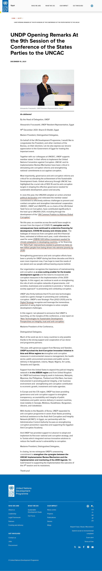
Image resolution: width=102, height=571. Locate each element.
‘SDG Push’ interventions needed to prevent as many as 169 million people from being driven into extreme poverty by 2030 (46, 247)
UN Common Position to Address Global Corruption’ (46, 216)
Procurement (12, 545)
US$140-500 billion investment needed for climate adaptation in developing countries (45, 240)
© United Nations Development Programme (23, 560)
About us (11, 510)
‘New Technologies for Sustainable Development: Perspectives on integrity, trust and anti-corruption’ (42, 320)
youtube (93, 547)
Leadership (12, 514)
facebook (84, 547)
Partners (11, 521)
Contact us (12, 538)
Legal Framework (14, 517)
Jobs (10, 541)
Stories (49, 521)
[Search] (92, 513)
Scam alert (90, 537)
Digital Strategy (27, 302)
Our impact (64, 6)
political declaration (29, 197)
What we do (50, 6)
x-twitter (75, 547)
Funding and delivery (15, 525)
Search (96, 5)
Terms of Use (89, 541)
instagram (88, 547)
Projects (50, 514)
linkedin (79, 547)
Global (92, 5)
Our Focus (31, 516)
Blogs (49, 525)
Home (13, 18)
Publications (51, 517)
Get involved (78, 6)
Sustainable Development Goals (35, 511)
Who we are (36, 6)
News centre (51, 510)
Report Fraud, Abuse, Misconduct (82, 527)
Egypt (13, 5)
